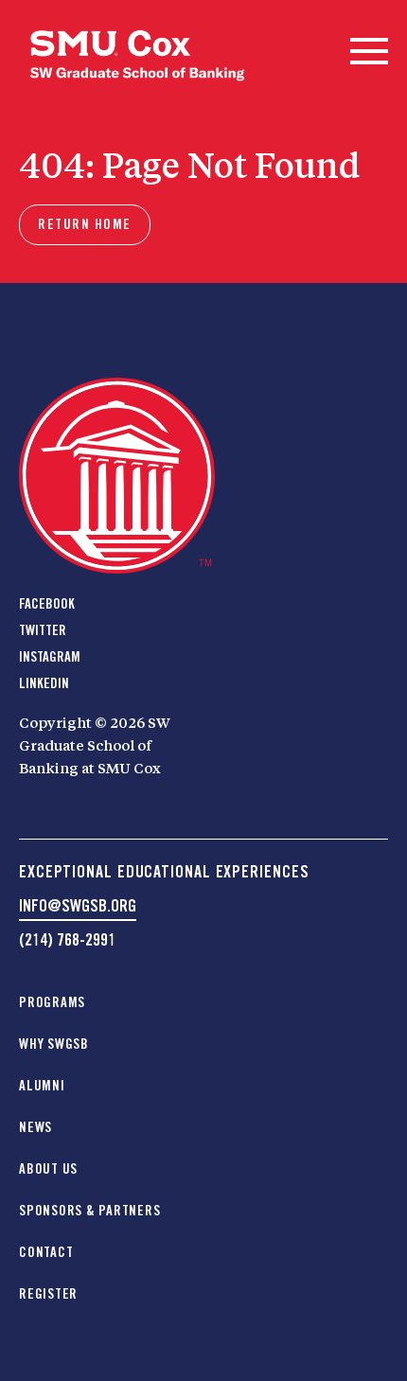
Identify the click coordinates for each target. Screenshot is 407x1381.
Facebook (47, 603)
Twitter (42, 630)
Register (48, 1293)
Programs (52, 1002)
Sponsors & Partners (89, 1210)
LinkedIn (44, 683)
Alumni (42, 1085)
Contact (46, 1252)
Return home (85, 224)
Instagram (49, 656)
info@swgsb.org (77, 905)
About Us (48, 1168)
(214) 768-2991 (67, 939)
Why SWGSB (54, 1044)
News (35, 1127)
